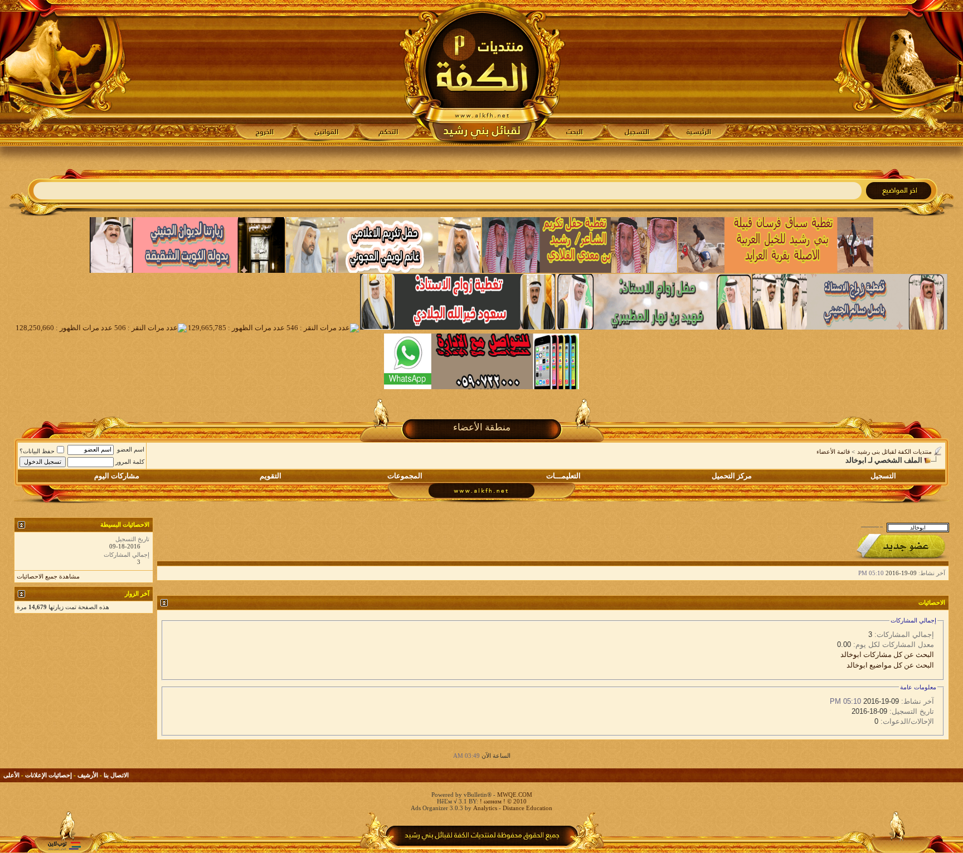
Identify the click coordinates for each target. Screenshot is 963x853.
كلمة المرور (129, 461)
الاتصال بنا (116, 775)
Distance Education (527, 808)
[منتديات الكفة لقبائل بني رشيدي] (481, 73)
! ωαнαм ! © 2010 (502, 801)
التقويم (270, 476)
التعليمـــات (563, 476)
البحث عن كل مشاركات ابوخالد (887, 654)
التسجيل (883, 476)
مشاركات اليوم (116, 476)
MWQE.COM (514, 794)
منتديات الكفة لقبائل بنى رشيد (894, 451)
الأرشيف (87, 775)
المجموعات (404, 476)
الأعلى (11, 775)
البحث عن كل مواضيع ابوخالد (890, 665)
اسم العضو (130, 449)
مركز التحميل (732, 476)
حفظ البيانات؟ (37, 451)
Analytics (485, 808)
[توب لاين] (64, 845)
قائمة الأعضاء (833, 451)
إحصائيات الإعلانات (48, 775)
